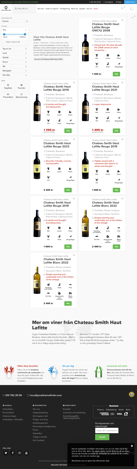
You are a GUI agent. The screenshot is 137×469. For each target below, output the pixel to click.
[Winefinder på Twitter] (6, 453)
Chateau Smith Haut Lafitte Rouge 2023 (57, 145)
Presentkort (8, 97)
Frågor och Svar (40, 419)
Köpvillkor (37, 433)
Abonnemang (21, 97)
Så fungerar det (40, 416)
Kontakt (66, 409)
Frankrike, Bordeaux (103, 35)
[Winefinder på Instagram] (19, 453)
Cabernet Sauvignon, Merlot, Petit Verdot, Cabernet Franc (107, 40)
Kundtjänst (109, 2)
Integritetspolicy (40, 412)
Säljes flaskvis (13, 42)
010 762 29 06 (95, 2)
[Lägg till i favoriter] (123, 19)
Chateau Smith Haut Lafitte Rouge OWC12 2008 (105, 27)
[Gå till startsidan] (6, 8)
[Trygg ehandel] (131, 396)
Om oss (89, 9)
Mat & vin (74, 9)
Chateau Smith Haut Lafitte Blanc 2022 (105, 204)
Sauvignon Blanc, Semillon (106, 214)
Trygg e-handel (40, 437)
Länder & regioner (51, 9)
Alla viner (40, 9)
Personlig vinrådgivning (44, 426)
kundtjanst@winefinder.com (46, 395)
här (98, 456)
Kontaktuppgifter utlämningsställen (71, 417)
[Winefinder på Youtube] (26, 453)
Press (35, 430)
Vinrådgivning (65, 9)
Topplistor (8, 88)
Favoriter (21, 88)
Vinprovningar (9, 416)
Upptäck (82, 9)
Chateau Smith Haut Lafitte (104, 21)
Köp (116, 74)
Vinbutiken (8, 409)
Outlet (95, 9)
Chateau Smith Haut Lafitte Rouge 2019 (57, 88)
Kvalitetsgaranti (40, 423)
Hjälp (119, 2)
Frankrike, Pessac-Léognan (106, 210)
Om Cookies (38, 440)
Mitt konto (131, 2)
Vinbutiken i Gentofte (13, 419)
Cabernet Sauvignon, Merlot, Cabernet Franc (107, 99)
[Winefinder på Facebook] (12, 453)
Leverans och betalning (74, 412)
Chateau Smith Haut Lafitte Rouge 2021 (105, 88)
